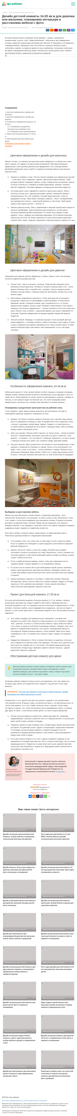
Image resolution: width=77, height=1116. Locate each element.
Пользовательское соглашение (36, 1100)
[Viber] (41, 796)
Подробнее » (61, 772)
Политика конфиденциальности (13, 1100)
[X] (37, 796)
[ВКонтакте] (30, 796)
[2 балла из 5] (33, 787)
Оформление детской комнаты (18, 27)
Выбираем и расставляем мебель (21, 131)
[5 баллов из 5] (43, 787)
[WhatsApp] (45, 796)
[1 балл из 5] (31, 787)
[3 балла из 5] (34, 787)
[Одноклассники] (34, 796)
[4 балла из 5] (36, 787)
